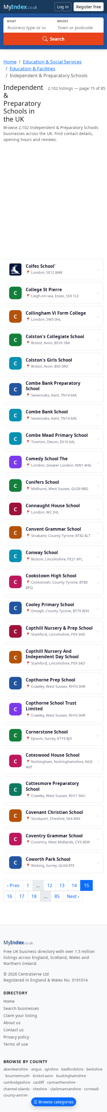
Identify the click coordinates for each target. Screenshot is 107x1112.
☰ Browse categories (54, 1102)
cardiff (38, 1082)
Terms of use (15, 1044)
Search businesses (21, 1008)
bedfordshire (72, 1069)
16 (9, 896)
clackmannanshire (65, 1089)
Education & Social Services (52, 62)
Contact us (13, 1029)
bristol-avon (43, 1075)
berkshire (94, 1069)
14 (74, 885)
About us (12, 1022)
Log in (63, 6)
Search (57, 39)
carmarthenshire (61, 1082)
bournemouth (17, 1075)
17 (21, 896)
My (20, 7)
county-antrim (15, 1095)
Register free (88, 6)
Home (10, 62)
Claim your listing (20, 1015)
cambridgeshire (16, 1082)
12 (49, 885)
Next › (73, 896)
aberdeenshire (15, 1069)
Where (62, 21)
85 (57, 896)
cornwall (91, 1089)
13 (61, 885)
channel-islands (16, 1089)
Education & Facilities (32, 69)
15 (86, 885)
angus (36, 1069)
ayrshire (51, 1069)
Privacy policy (16, 1037)
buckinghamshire (71, 1075)
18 (34, 896)
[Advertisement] (53, 200)
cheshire (40, 1089)
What (11, 21)
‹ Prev (13, 885)
